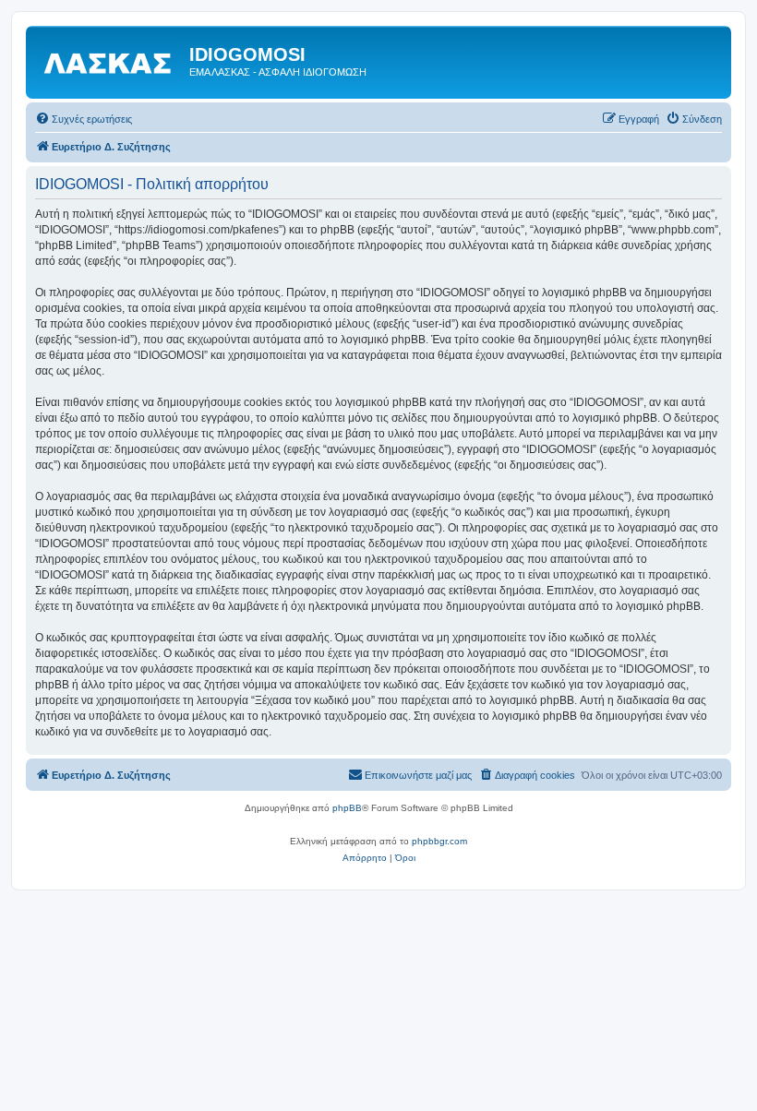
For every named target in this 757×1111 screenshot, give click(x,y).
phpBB (347, 808)
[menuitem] (83, 119)
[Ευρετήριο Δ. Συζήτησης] (109, 60)
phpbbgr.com (439, 841)
